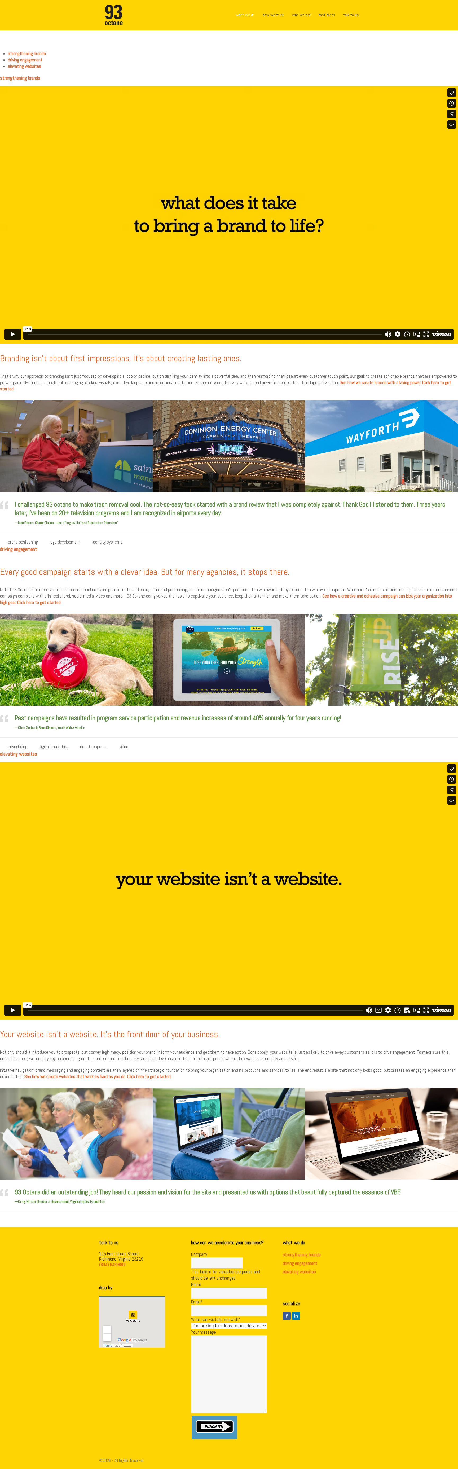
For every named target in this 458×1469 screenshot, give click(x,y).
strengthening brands (302, 1255)
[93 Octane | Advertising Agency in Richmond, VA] (113, 15)
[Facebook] (287, 1316)
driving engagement (300, 1263)
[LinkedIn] (296, 1316)
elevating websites (299, 1272)
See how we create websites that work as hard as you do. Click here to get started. (97, 1076)
